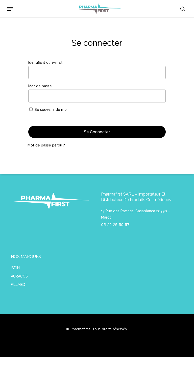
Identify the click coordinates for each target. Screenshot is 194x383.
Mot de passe (50, 86)
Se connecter (97, 132)
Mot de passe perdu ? (46, 145)
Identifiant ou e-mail (56, 62)
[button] (10, 8)
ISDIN (15, 268)
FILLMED (18, 285)
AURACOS (19, 276)
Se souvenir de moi (51, 110)
